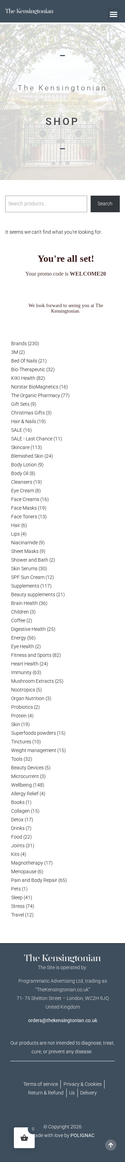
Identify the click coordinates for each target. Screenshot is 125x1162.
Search (105, 203)
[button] (113, 14)
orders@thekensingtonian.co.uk (62, 1020)
